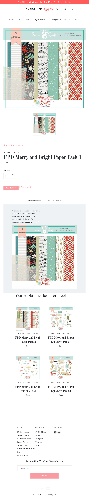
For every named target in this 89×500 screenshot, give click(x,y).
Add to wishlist (26, 187)
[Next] (83, 124)
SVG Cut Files (24, 20)
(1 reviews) (20, 145)
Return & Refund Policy (26, 449)
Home (11, 20)
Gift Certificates (23, 455)
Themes (67, 20)
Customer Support (24, 439)
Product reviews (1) (55, 201)
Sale (76, 20)
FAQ (19, 452)
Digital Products (40, 20)
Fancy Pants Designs (11, 152)
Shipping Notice (23, 435)
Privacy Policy (22, 442)
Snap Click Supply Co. (47, 494)
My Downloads (23, 432)
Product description (34, 201)
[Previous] (6, 124)
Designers (55, 20)
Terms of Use (22, 445)
